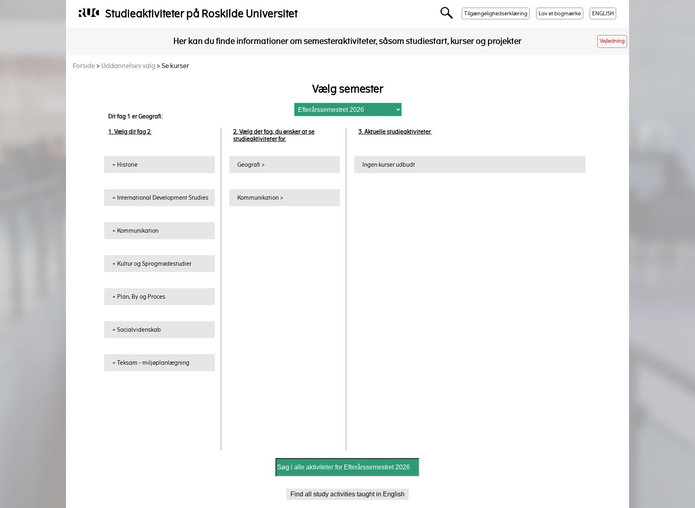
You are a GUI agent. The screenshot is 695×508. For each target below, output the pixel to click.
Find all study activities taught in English (347, 494)
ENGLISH (603, 13)
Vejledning (612, 40)
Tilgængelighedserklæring (495, 13)
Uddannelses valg (128, 66)
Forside (84, 66)
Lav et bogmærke (560, 13)
